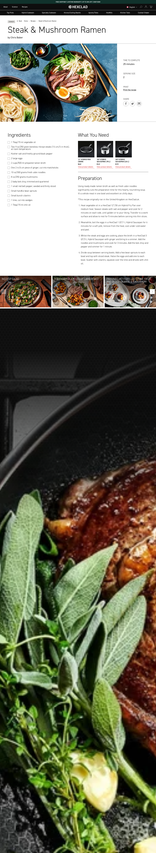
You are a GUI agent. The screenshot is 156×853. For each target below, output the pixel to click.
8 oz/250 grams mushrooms (24, 177)
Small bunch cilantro (20, 195)
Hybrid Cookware (28, 13)
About (5, 7)
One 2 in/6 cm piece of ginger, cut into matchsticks (34, 167)
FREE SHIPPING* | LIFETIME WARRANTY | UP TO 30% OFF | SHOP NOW (78, 2)
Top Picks (10, 13)
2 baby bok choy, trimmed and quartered (30, 181)
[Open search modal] (141, 6)
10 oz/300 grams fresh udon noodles (28, 172)
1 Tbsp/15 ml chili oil (20, 205)
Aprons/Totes (93, 13)
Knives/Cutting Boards (72, 13)
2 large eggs (16, 158)
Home (26, 21)
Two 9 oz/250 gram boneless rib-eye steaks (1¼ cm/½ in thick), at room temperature (40, 148)
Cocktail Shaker (143, 13)
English (132, 7)
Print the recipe (129, 90)
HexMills (109, 13)
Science (15, 7)
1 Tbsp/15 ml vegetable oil (23, 142)
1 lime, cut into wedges (21, 200)
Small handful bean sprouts (24, 191)
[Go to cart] (151, 6)
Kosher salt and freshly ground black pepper (31, 153)
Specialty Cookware (49, 13)
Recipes (25, 7)
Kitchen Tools (125, 13)
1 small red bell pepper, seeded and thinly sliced (33, 186)
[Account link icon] (146, 6)
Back (20, 21)
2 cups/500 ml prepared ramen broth (28, 163)
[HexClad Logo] (78, 7)
